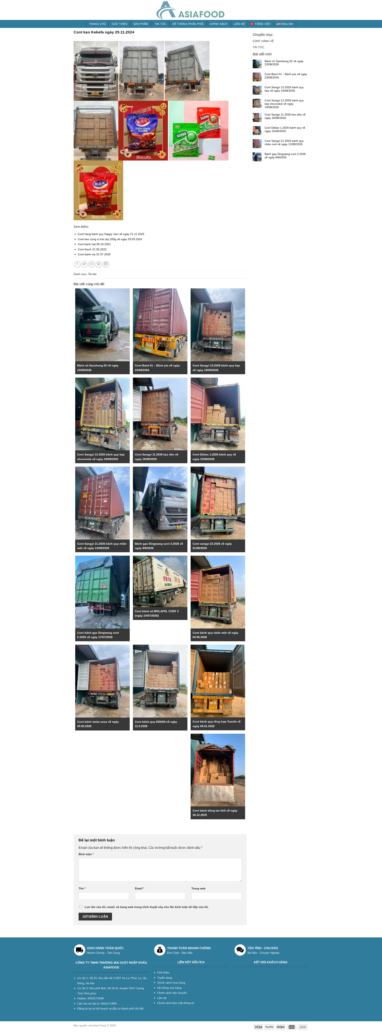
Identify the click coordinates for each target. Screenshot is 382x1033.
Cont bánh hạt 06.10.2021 (94, 244)
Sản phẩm (140, 23)
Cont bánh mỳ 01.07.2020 (94, 254)
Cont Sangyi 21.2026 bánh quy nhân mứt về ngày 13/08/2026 (284, 142)
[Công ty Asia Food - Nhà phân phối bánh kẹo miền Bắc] (191, 10)
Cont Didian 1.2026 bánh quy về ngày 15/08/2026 (285, 129)
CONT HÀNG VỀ (263, 41)
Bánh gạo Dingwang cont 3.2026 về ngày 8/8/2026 (285, 155)
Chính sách (218, 23)
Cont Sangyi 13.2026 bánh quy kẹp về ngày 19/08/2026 (284, 89)
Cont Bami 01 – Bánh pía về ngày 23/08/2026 (286, 75)
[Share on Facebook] (77, 264)
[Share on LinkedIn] (106, 264)
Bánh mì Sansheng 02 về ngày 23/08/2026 (284, 63)
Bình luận (86, 854)
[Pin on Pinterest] (99, 264)
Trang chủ (97, 23)
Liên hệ (239, 23)
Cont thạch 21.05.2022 (92, 249)
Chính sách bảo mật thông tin (175, 1003)
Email (139, 888)
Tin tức (161, 23)
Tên (82, 888)
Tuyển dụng (164, 977)
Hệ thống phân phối (188, 23)
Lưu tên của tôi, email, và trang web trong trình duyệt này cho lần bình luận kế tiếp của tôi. (147, 907)
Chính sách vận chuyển (172, 992)
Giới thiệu (120, 23)
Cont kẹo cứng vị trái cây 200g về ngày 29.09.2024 (110, 239)
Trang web (198, 888)
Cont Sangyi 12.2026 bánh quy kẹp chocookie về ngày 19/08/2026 (284, 104)
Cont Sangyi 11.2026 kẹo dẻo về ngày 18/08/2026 (285, 116)
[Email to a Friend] (91, 264)
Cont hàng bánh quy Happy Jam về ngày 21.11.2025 (111, 234)
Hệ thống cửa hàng (169, 987)
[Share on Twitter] (84, 264)
